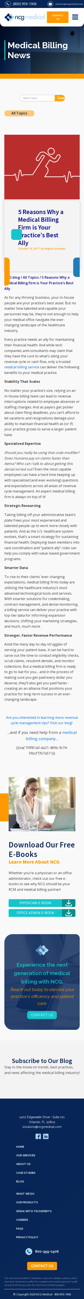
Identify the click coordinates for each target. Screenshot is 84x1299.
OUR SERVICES (25, 1155)
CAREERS (22, 1219)
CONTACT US (58, 17)
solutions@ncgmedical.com (42, 1127)
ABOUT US (23, 1164)
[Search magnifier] (62, 98)
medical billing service (21, 367)
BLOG (20, 1181)
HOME (20, 1146)
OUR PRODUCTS (27, 1202)
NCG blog (12, 277)
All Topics (19, 113)
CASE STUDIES (26, 1172)
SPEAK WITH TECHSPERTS (34, 1211)
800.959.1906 (62, 1294)
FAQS (19, 1228)
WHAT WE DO (25, 1193)
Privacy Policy (27, 1237)
